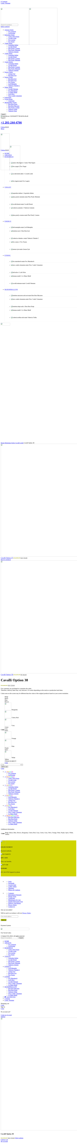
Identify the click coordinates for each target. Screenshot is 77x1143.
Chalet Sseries (9, 62)
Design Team (12, 896)
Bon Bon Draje (12, 104)
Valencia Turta (12, 111)
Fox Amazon (12, 31)
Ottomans (11, 888)
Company (11, 893)
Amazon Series (9, 30)
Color (3, 729)
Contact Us (11, 906)
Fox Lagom (11, 40)
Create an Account (6, 1015)
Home (3, 443)
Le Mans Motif (12, 92)
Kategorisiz (8, 97)
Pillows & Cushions (14, 890)
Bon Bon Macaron (13, 106)
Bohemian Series (10, 35)
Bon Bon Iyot (12, 79)
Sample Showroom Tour (15, 901)
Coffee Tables (12, 886)
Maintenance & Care (14, 900)
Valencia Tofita (12, 109)
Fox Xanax (11, 82)
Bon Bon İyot (12, 75)
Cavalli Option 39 (7, 675)
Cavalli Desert (12, 47)
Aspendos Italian (13, 45)
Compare (7, 998)
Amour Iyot (11, 74)
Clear (6, 763)
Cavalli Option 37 (7, 558)
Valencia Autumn (13, 52)
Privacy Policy (12, 905)
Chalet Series (8, 43)
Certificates (11, 898)
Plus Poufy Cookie (13, 107)
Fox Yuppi (11, 41)
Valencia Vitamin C (14, 85)
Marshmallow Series (11, 102)
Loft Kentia (11, 33)
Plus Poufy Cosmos (14, 48)
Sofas (10, 881)
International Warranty (15, 895)
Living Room (8, 99)
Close (2, 768)
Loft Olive (11, 94)
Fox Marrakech (12, 91)
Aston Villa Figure (13, 36)
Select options (19, 1138)
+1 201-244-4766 (11, 122)
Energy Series (9, 72)
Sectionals (11, 883)
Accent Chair (12, 885)
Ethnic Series (8, 87)
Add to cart (5, 766)
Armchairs (11, 101)
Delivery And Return (14, 903)
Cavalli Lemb (12, 38)
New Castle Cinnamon (15, 96)
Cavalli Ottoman (13, 89)
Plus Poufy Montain (14, 50)
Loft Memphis (12, 84)
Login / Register (9, 1000)
